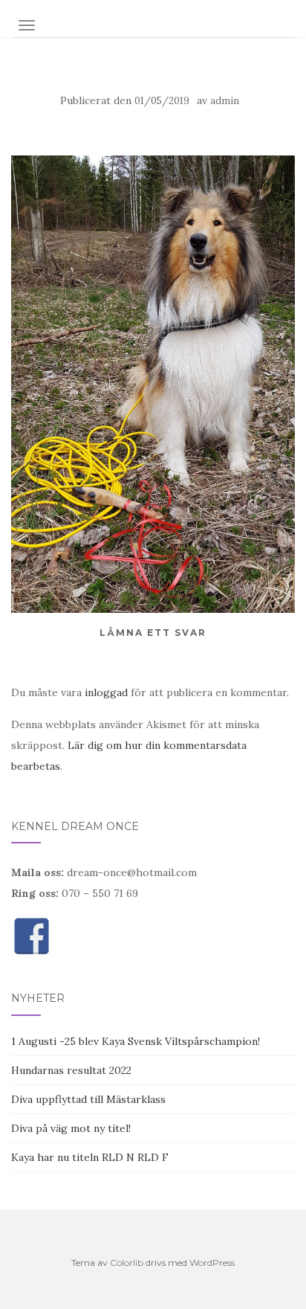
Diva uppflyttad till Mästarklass (88, 1099)
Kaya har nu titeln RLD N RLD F (90, 1157)
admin (224, 100)
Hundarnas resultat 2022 (71, 1070)
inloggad (106, 692)
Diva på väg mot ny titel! (71, 1128)
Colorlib (126, 1262)
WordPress (212, 1262)
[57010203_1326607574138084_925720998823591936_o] (153, 383)
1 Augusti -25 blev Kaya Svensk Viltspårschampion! (135, 1041)
